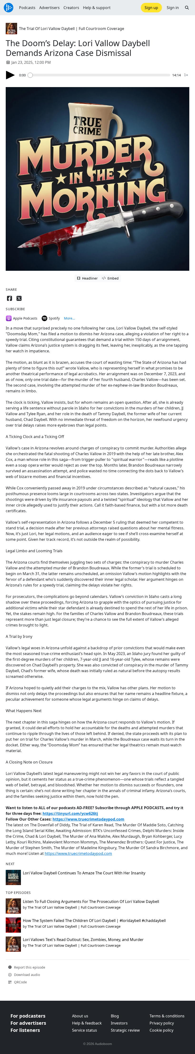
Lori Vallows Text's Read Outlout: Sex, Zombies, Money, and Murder (83, 939)
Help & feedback (87, 1023)
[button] (187, 7)
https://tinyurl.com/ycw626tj (70, 813)
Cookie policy (161, 1030)
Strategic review (125, 1030)
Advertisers (49, 7)
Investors (119, 1023)
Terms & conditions (167, 1016)
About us (80, 1016)
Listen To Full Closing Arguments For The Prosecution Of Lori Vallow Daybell (91, 901)
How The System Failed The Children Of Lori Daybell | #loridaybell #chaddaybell (94, 920)
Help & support (97, 7)
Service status (84, 1030)
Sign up (151, 7)
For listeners (25, 1030)
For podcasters (27, 1016)
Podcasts (27, 7)
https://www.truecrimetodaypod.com (88, 819)
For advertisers (28, 1023)
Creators (71, 7)
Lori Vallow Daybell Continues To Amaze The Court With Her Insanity (84, 873)
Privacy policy (162, 1023)
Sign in (173, 7)
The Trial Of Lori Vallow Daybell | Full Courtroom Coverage (71, 28)
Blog (115, 1016)
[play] (10, 75)
